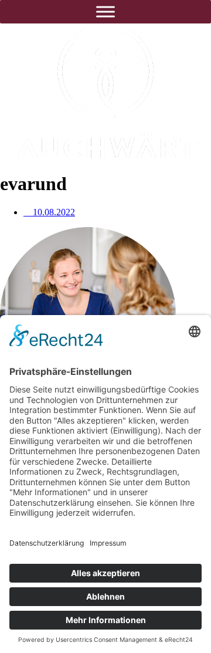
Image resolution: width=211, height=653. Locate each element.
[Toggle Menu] (105, 11)
